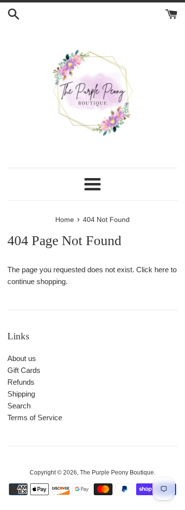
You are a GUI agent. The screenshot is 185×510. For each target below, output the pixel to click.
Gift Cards (23, 370)
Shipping (21, 394)
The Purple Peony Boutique (117, 472)
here (161, 269)
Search (19, 405)
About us (21, 358)
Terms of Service (34, 417)
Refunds (21, 382)
